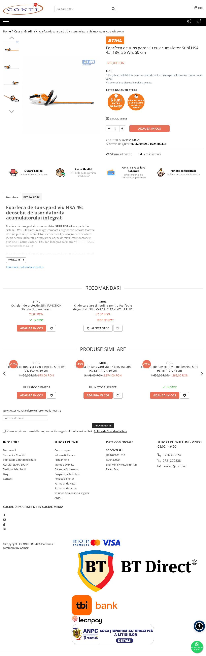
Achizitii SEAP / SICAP (15, 464)
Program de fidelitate (67, 474)
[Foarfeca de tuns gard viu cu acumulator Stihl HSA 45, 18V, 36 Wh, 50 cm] (61, 95)
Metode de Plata (64, 464)
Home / (8, 31)
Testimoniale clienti (14, 469)
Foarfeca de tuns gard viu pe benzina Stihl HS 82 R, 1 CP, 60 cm (103, 368)
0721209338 (171, 460)
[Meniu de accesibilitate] (199, 626)
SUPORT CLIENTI (66, 442)
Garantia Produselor (67, 469)
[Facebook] (4, 515)
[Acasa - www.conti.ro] (23, 9)
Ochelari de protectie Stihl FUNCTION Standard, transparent (36, 307)
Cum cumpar (62, 450)
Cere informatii (151, 154)
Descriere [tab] (12, 197)
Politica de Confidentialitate (110, 431)
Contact (7, 478)
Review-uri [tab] (31, 197)
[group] (61, 95)
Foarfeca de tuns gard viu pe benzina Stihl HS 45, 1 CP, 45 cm (169, 368)
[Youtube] (4, 519)
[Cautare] (113, 9)
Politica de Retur (64, 478)
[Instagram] (4, 529)
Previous (11, 38)
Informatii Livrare (65, 455)
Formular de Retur (65, 483)
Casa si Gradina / (26, 31)
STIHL (36, 301)
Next (11, 111)
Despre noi (9, 450)
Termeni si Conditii (14, 455)
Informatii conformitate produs (24, 267)
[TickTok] (4, 524)
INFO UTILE (11, 442)
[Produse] (6, 23)
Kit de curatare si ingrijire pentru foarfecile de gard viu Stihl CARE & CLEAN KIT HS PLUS (103, 307)
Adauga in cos (149, 128)
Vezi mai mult (16, 260)
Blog (5, 474)
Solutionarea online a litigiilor (72, 493)
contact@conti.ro (174, 466)
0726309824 (171, 455)
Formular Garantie (65, 488)
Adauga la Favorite (120, 154)
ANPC (58, 498)
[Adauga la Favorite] (51, 328)
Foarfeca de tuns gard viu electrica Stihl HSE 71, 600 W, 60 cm (36, 368)
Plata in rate (62, 460)
